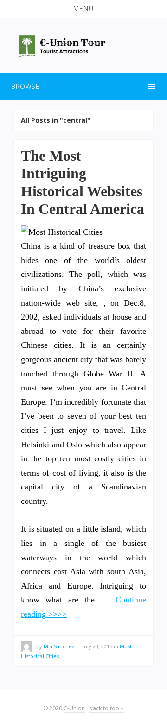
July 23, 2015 (97, 646)
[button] (83, 8)
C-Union (74, 708)
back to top (105, 708)
